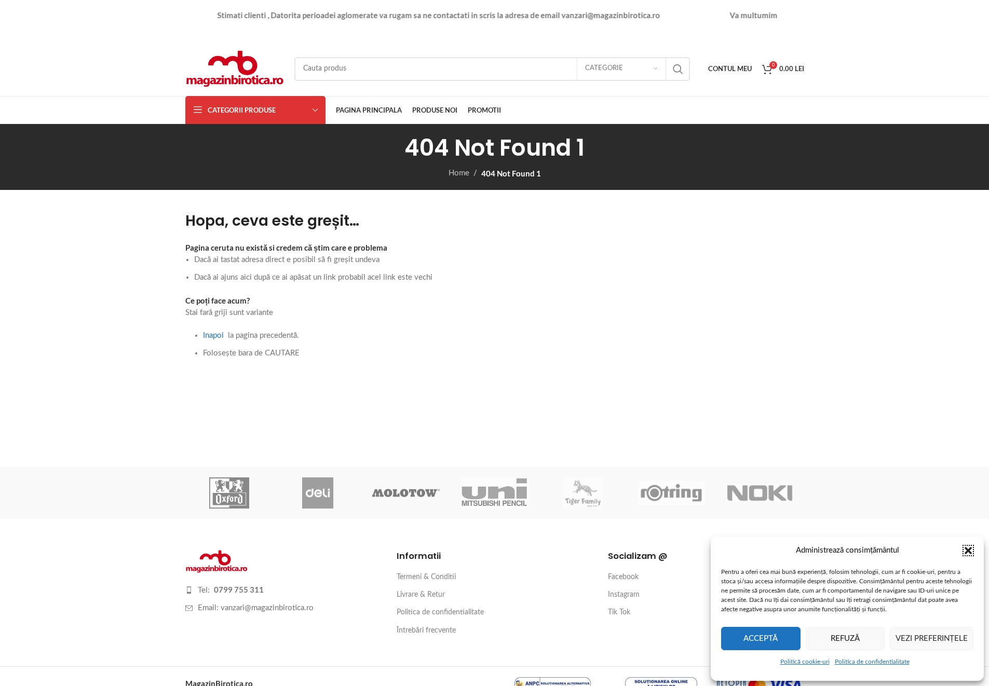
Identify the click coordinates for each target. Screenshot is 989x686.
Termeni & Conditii (426, 577)
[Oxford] (229, 493)
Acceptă (760, 638)
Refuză (845, 638)
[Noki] (759, 493)
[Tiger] (583, 493)
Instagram (624, 594)
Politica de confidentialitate (872, 661)
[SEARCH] (678, 69)
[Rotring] (671, 493)
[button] (968, 550)
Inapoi (213, 335)
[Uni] (494, 493)
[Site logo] (234, 68)
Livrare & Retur (421, 594)
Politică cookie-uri (805, 661)
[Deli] (318, 493)
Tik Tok (619, 612)
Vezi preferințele (932, 638)
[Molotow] (406, 493)
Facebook (623, 577)
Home (459, 173)
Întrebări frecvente (426, 630)
